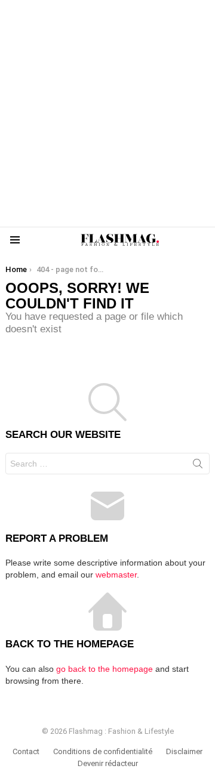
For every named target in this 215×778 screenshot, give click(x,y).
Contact (26, 751)
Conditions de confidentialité (102, 751)
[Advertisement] (107, 113)
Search (198, 466)
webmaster (116, 574)
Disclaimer (184, 751)
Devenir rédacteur (108, 763)
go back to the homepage (104, 669)
